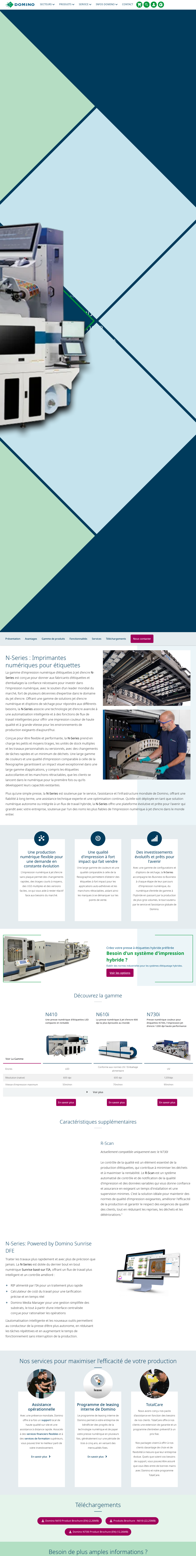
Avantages (31, 638)
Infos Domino (105, 4)
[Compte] (154, 5)
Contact (127, 4)
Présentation (12, 638)
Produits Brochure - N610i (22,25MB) (134, 1520)
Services (96, 638)
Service (84, 4)
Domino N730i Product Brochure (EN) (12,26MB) (100, 1531)
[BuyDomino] (139, 5)
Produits (65, 4)
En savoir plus (66, 1102)
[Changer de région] (161, 5)
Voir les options (120, 973)
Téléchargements (116, 638)
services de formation (37, 1438)
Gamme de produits (53, 638)
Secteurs (46, 4)
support (46, 1420)
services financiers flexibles (42, 1434)
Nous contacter (142, 638)
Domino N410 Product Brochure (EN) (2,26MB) (72, 1520)
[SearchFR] (146, 5)
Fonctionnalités (78, 638)
